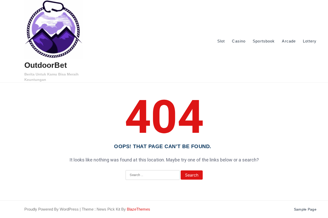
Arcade (289, 41)
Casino (238, 41)
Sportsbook (264, 41)
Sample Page (305, 209)
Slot (221, 41)
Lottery (309, 41)
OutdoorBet (45, 65)
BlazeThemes (138, 209)
